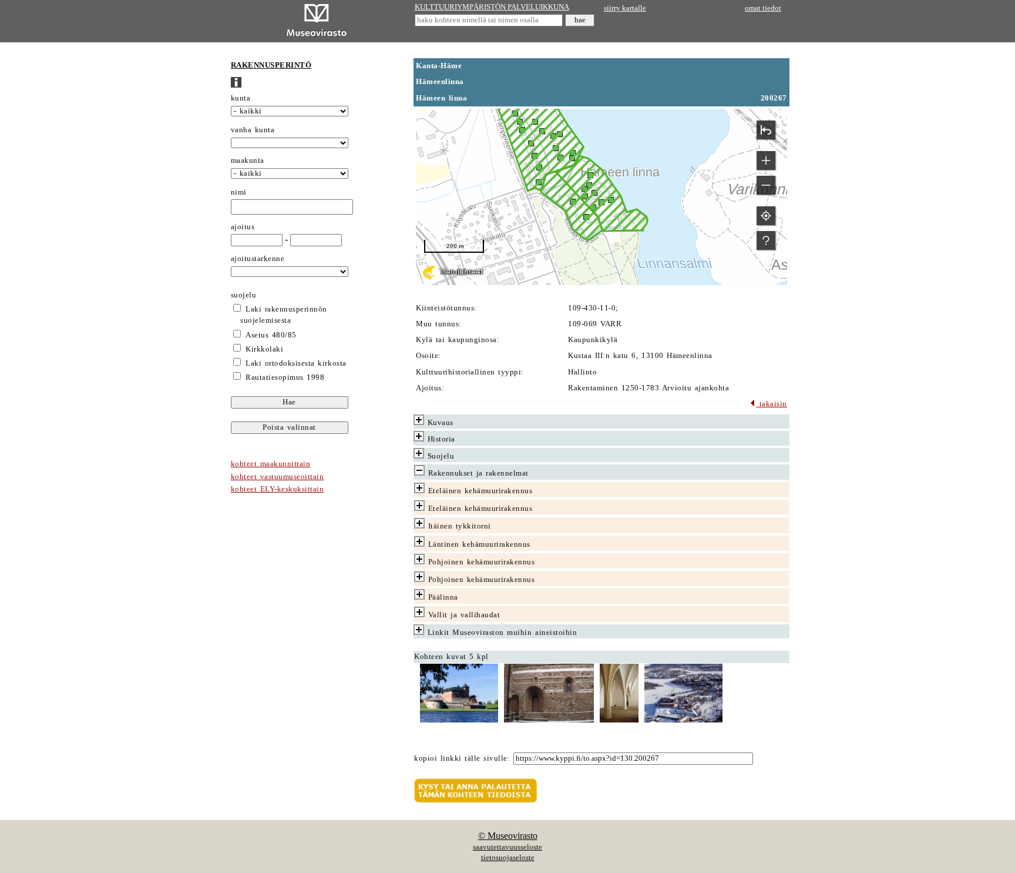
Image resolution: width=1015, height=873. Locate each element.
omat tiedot (763, 8)
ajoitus (243, 227)
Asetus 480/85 (271, 335)
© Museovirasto (507, 836)
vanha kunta (253, 130)
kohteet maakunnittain (271, 464)
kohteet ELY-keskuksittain (277, 489)
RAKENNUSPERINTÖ (271, 65)
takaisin (771, 404)
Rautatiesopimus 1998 (285, 377)
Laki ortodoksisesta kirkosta (296, 363)
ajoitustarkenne (258, 259)
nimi (239, 192)
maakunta (247, 160)
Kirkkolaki (264, 349)
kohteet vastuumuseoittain (277, 477)
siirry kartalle (625, 8)
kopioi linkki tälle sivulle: (462, 758)
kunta (241, 98)
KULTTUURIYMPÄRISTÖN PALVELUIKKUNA (492, 7)
